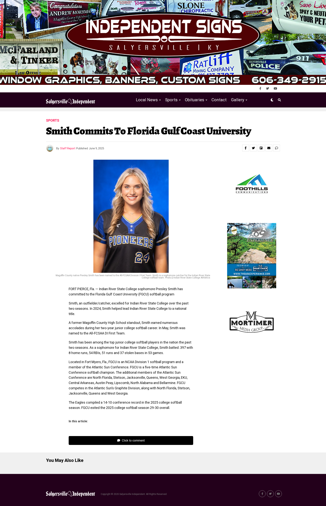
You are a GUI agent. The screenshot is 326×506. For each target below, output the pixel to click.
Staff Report (67, 148)
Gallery (237, 99)
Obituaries (194, 99)
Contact (219, 99)
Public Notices (191, 115)
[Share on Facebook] (245, 148)
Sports (171, 99)
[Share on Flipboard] (261, 148)
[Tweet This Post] (253, 148)
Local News (147, 99)
